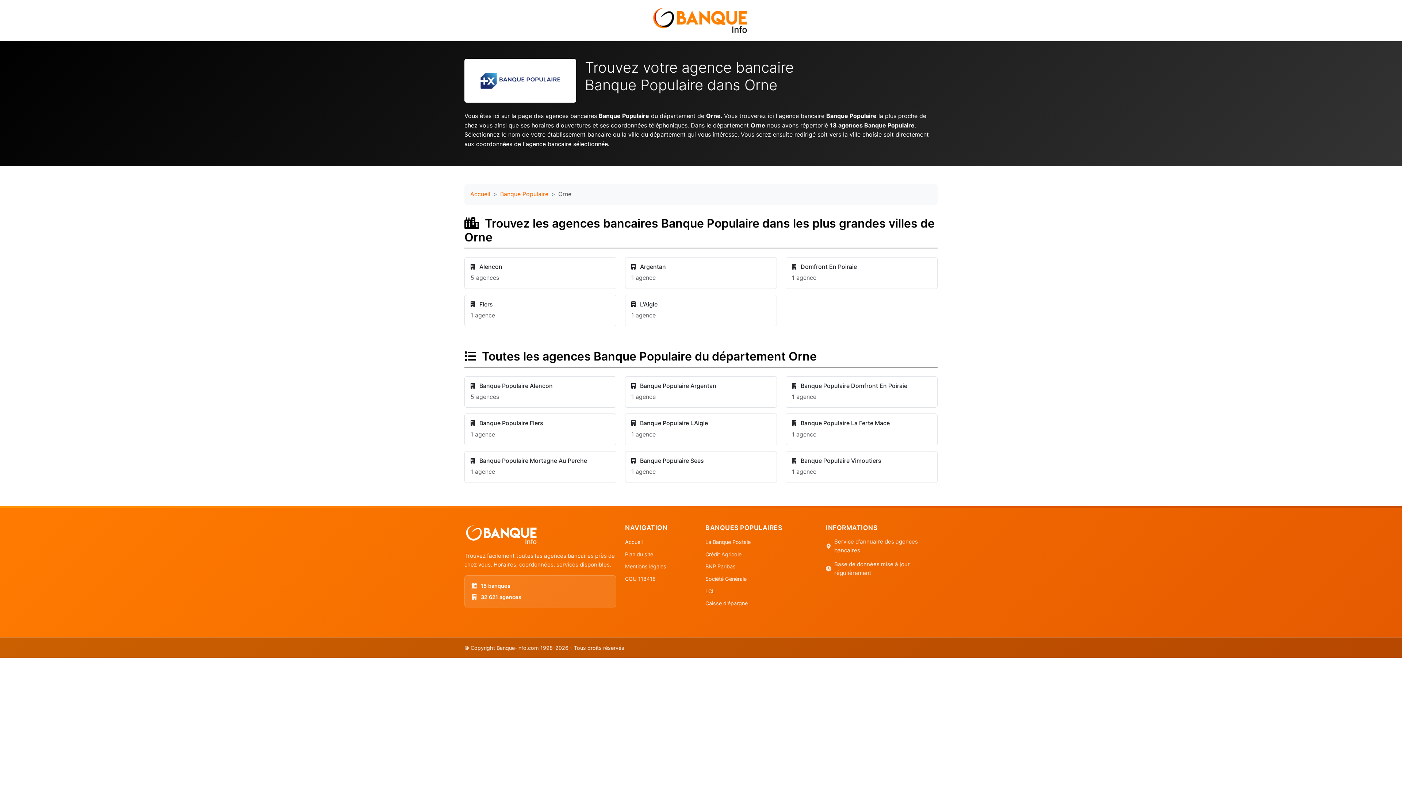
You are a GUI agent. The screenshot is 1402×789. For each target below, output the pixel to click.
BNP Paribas (720, 566)
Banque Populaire (524, 194)
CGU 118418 (640, 579)
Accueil (480, 194)
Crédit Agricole (723, 554)
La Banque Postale (728, 542)
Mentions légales (645, 566)
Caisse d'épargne (726, 603)
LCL (710, 591)
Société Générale (726, 579)
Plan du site (639, 554)
